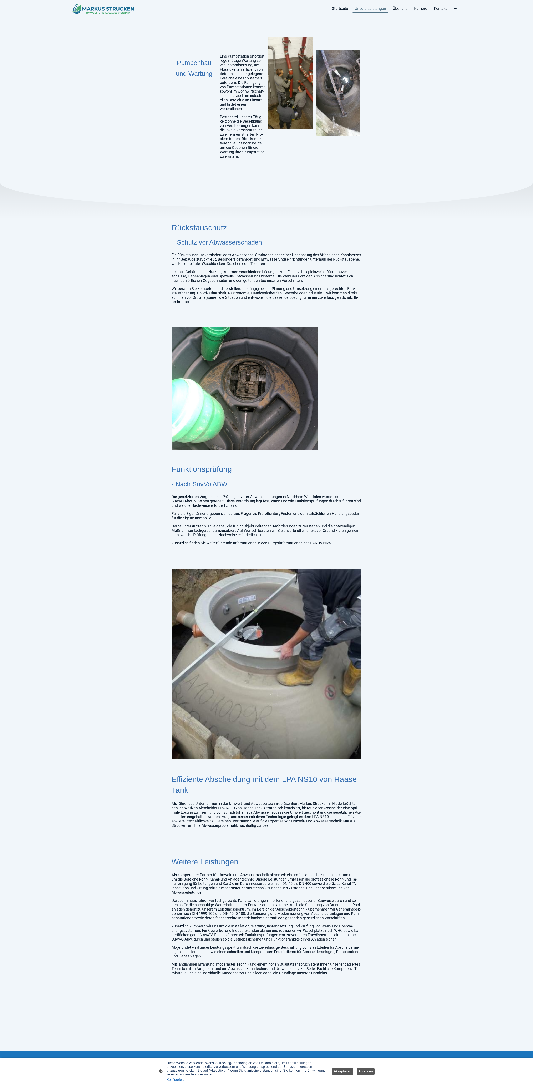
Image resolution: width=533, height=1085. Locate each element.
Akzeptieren (342, 1071)
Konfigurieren (177, 1079)
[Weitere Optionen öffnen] (455, 8)
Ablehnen (366, 1071)
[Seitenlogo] (103, 8)
